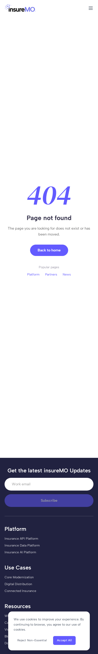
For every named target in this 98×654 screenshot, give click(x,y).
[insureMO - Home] (20, 8)
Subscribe (49, 500)
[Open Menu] (90, 8)
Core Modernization (19, 577)
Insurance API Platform (21, 539)
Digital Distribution (18, 584)
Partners (51, 274)
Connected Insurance (20, 591)
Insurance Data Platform (22, 545)
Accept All (64, 640)
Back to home (49, 250)
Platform (33, 274)
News (67, 274)
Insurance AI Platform (20, 552)
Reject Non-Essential (32, 640)
